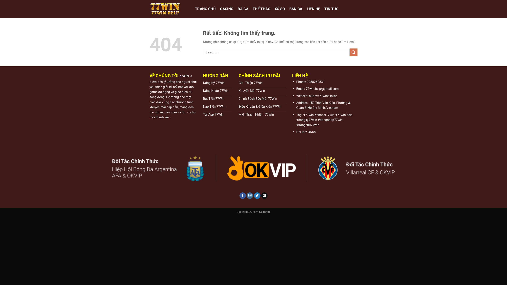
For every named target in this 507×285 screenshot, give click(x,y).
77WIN (184, 76)
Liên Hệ (313, 9)
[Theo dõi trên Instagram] (250, 195)
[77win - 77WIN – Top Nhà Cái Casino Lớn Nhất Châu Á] (169, 9)
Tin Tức (331, 9)
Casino (226, 9)
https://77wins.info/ (323, 96)
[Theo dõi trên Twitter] (257, 195)
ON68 (312, 132)
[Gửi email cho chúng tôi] (264, 195)
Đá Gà (243, 9)
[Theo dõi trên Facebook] (242, 195)
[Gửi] (353, 52)
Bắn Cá (295, 9)
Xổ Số (280, 9)
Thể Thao (261, 9)
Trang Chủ (205, 9)
